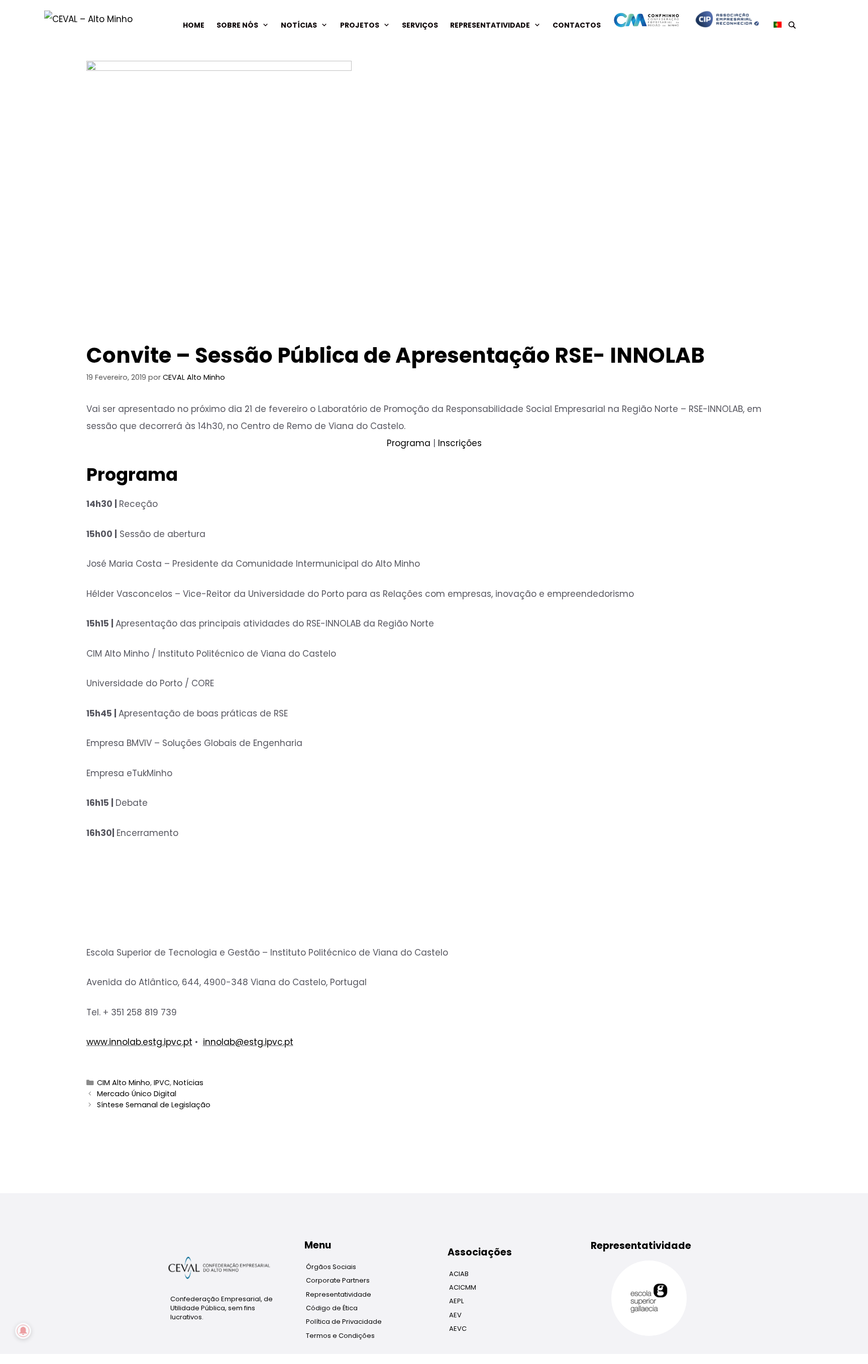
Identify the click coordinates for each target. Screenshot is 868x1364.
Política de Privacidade (344, 1321)
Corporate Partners (338, 1280)
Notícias (299, 25)
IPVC (162, 1083)
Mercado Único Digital (136, 1094)
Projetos (359, 25)
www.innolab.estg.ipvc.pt (139, 1042)
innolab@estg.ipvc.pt (248, 1042)
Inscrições (460, 443)
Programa (408, 443)
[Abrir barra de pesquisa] (792, 25)
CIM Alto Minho (123, 1083)
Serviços (420, 25)
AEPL (456, 1301)
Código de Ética (332, 1308)
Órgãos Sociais (331, 1267)
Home (193, 25)
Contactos (577, 25)
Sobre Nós (237, 25)
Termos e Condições (340, 1335)
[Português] (775, 25)
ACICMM (462, 1287)
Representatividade (490, 25)
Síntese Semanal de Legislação (153, 1105)
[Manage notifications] (23, 1331)
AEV (455, 1315)
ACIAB (459, 1274)
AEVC (458, 1328)
